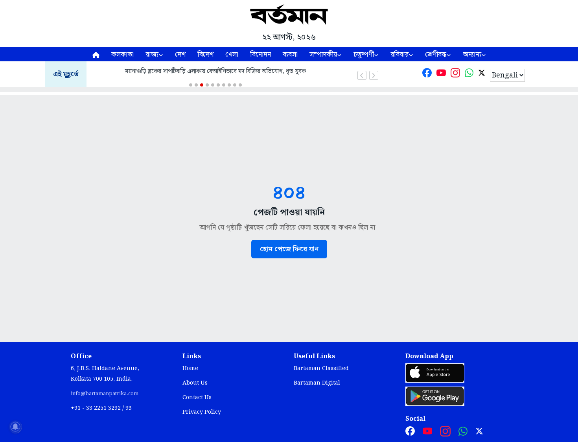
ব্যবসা (290, 54)
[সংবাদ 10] (240, 85)
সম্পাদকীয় (323, 54)
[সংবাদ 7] (223, 85)
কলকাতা (122, 54)
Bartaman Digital (317, 383)
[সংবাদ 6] (218, 85)
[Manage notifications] (15, 426)
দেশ (180, 54)
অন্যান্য (472, 54)
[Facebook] (427, 74)
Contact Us (197, 397)
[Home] (96, 54)
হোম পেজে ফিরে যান (289, 249)
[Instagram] (455, 74)
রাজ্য (151, 54)
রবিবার (399, 54)
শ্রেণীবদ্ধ (435, 54)
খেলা (231, 54)
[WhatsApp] (469, 74)
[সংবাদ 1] (190, 85)
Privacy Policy (201, 412)
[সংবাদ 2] (196, 85)
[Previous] (361, 75)
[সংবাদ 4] (207, 85)
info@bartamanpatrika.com (104, 394)
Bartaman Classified (321, 368)
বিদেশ (205, 54)
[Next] (373, 75)
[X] (481, 74)
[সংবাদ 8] (229, 85)
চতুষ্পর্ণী (363, 54)
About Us (195, 383)
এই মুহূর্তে (66, 74)
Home (190, 368)
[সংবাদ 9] (234, 85)
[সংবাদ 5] (212, 85)
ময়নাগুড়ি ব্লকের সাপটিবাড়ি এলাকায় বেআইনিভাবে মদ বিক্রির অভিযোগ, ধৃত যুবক (215, 71)
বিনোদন (260, 54)
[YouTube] (441, 74)
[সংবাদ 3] (201, 85)
